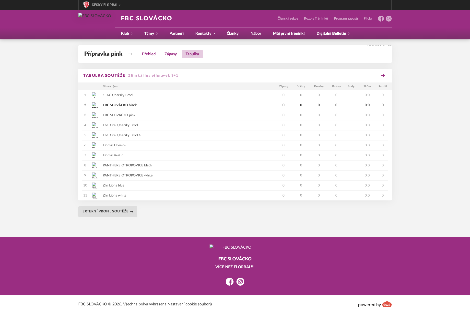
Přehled (149, 54)
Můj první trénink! (289, 33)
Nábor (255, 33)
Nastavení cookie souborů (189, 304)
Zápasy (170, 54)
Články (233, 33)
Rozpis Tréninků (316, 18)
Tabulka (192, 54)
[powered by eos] (375, 304)
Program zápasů (346, 18)
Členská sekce (288, 18)
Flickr (368, 18)
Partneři (176, 33)
